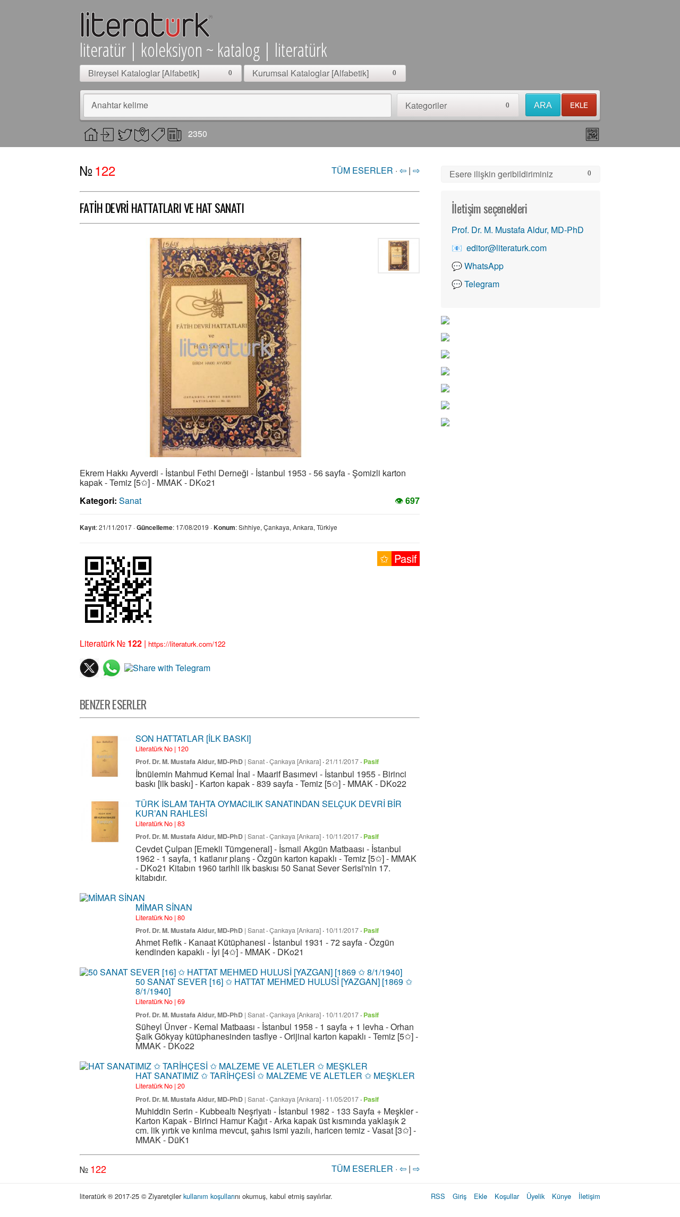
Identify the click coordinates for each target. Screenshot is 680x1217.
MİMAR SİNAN (163, 907)
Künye (561, 1196)
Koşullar (507, 1196)
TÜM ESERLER (362, 170)
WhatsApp (484, 266)
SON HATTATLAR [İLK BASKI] (193, 738)
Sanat (130, 500)
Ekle (480, 1196)
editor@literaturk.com (506, 248)
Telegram (481, 284)
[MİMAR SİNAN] (112, 898)
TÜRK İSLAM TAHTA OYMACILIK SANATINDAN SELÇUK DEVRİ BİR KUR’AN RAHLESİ (268, 808)
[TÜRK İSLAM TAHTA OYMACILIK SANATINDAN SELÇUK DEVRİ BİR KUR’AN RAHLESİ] (105, 821)
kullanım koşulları (209, 1196)
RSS (438, 1196)
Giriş (459, 1196)
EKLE (579, 105)
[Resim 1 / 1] (226, 347)
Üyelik (535, 1196)
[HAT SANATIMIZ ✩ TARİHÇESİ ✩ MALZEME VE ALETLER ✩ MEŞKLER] (224, 1066)
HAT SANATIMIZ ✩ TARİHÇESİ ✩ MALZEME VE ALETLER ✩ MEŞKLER (275, 1075)
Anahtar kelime (119, 105)
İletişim (589, 1196)
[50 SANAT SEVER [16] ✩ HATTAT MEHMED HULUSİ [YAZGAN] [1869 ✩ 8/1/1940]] (241, 972)
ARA (543, 105)
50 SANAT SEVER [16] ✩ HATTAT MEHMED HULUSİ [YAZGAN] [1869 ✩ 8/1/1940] (273, 986)
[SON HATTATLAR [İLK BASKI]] (105, 756)
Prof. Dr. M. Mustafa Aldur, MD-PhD (189, 761)
